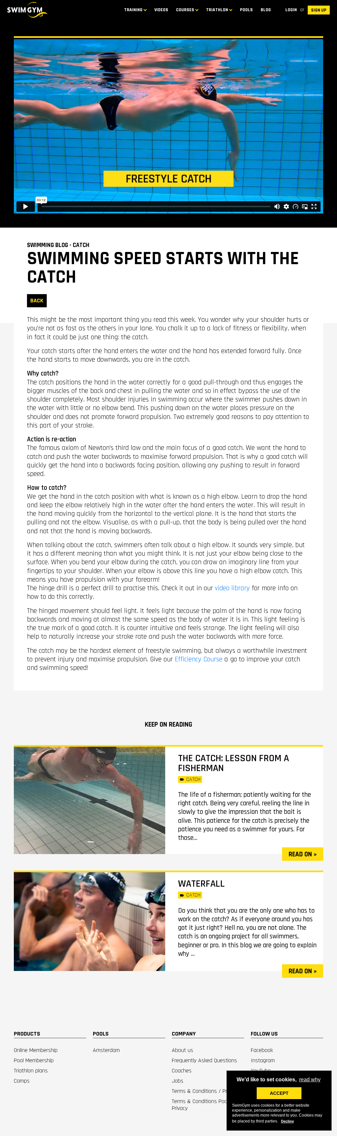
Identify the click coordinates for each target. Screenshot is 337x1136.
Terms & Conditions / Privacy (205, 1091)
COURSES (185, 10)
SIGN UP (318, 10)
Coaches (182, 1070)
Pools (246, 10)
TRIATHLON (217, 10)
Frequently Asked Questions (204, 1060)
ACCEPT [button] (279, 1093)
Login (291, 10)
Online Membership (36, 1050)
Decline (287, 1121)
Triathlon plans (31, 1070)
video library (232, 588)
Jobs (177, 1081)
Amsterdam (106, 1050)
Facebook (262, 1050)
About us (182, 1050)
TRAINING (133, 10)
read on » (303, 854)
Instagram (263, 1060)
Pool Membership (34, 1060)
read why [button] (310, 1079)
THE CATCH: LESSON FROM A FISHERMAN (233, 763)
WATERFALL (201, 883)
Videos (161, 10)
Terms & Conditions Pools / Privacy (203, 1104)
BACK (36, 300)
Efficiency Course (198, 659)
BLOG (266, 10)
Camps (22, 1081)
